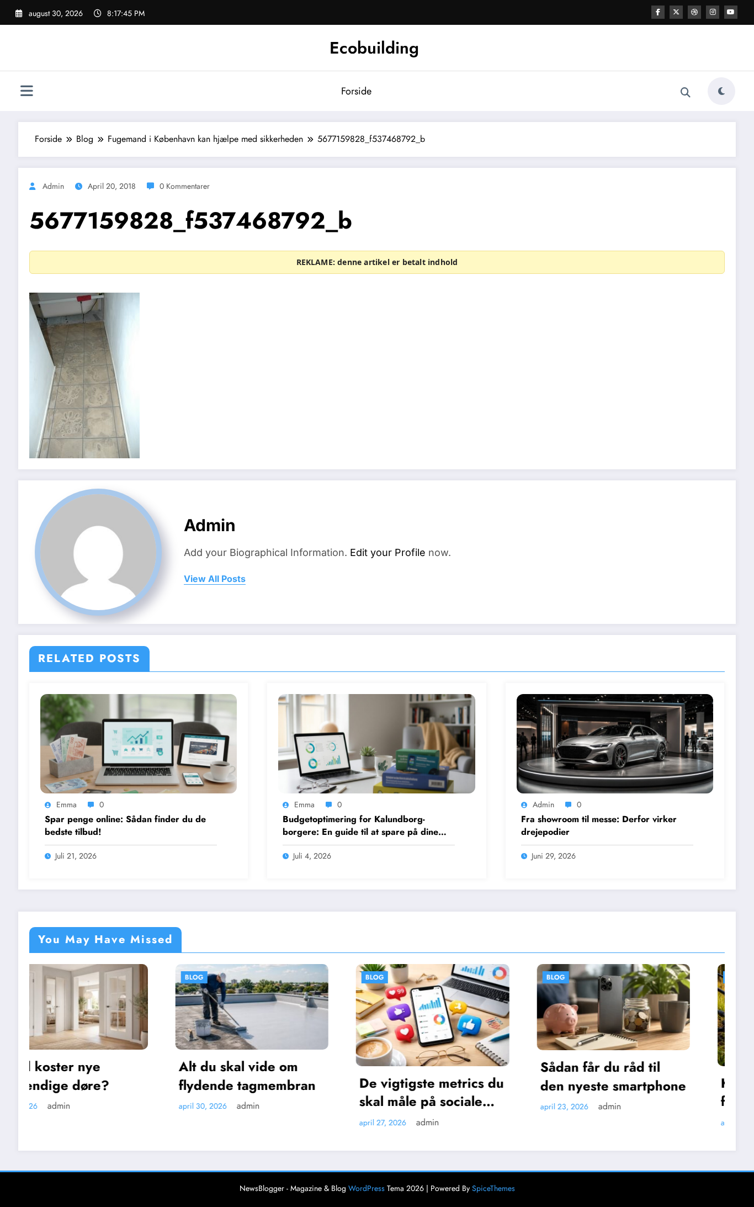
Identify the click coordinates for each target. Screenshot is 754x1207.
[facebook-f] (658, 12)
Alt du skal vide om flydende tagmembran (102, 1075)
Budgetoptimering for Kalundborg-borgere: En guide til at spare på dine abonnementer (360, 825)
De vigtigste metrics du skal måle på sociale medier (287, 1092)
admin (53, 186)
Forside (356, 91)
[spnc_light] (721, 91)
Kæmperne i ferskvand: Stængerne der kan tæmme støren (647, 1092)
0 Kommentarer (185, 186)
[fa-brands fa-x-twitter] (676, 12)
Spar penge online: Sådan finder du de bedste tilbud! (125, 825)
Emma (66, 804)
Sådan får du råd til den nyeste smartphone (468, 1076)
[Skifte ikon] (26, 92)
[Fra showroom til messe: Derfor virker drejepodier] (615, 742)
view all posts (215, 579)
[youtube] (730, 12)
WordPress (366, 1188)
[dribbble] (694, 12)
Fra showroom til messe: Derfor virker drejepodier (599, 825)
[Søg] (685, 93)
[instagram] (712, 12)
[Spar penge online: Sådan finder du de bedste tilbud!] (138, 742)
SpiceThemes (493, 1188)
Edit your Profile (388, 552)
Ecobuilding (374, 48)
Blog (49, 977)
